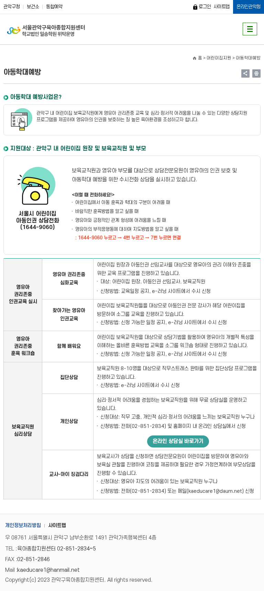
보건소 (33, 6)
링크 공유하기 (245, 73)
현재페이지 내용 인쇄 (256, 73)
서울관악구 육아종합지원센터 (46, 29)
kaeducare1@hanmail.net (48, 570)
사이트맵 (221, 6)
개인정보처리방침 (23, 526)
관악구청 (11, 6)
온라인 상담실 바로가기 (178, 441)
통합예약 (54, 6)
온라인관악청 (248, 6)
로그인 (205, 6)
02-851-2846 (33, 559)
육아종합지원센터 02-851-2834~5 (56, 549)
